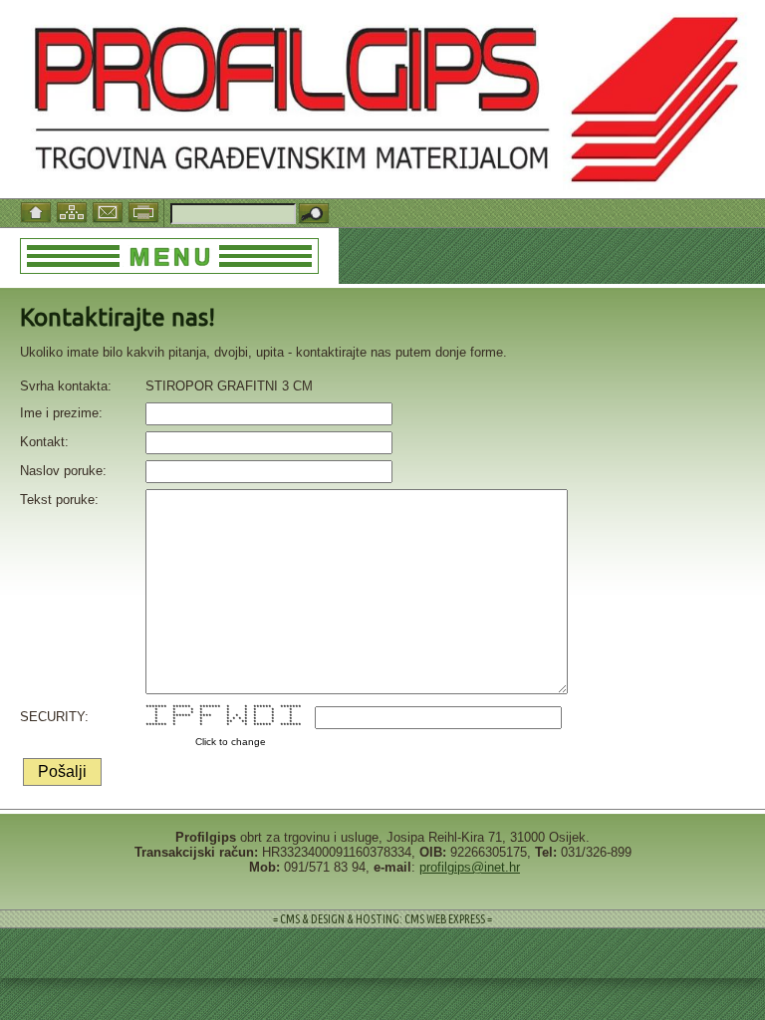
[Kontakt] (110, 210)
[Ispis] (145, 210)
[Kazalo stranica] (74, 210)
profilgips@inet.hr (469, 867)
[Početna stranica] (38, 210)
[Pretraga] (314, 214)
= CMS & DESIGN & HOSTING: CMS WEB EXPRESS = (382, 918)
